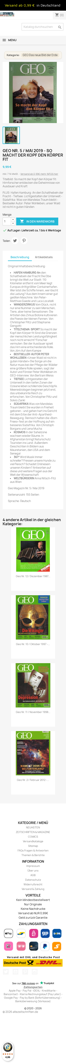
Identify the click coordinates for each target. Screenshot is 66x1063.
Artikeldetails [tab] (44, 257)
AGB (33, 875)
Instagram (34, 972)
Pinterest (23, 240)
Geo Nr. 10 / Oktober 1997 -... (33, 644)
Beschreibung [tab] (20, 257)
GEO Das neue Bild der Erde (40, 55)
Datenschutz (33, 879)
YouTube (15, 972)
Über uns (33, 870)
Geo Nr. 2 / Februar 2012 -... (33, 780)
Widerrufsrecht (33, 884)
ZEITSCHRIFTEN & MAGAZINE (33, 832)
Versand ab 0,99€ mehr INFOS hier (39, 174)
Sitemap (33, 846)
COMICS (33, 836)
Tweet (14, 240)
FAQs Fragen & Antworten (33, 850)
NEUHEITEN (33, 827)
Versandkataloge (33, 841)
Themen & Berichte (33, 855)
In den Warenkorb (37, 221)
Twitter (6, 972)
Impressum (33, 866)
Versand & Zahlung (33, 889)
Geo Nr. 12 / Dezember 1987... (33, 576)
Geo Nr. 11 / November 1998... (33, 712)
